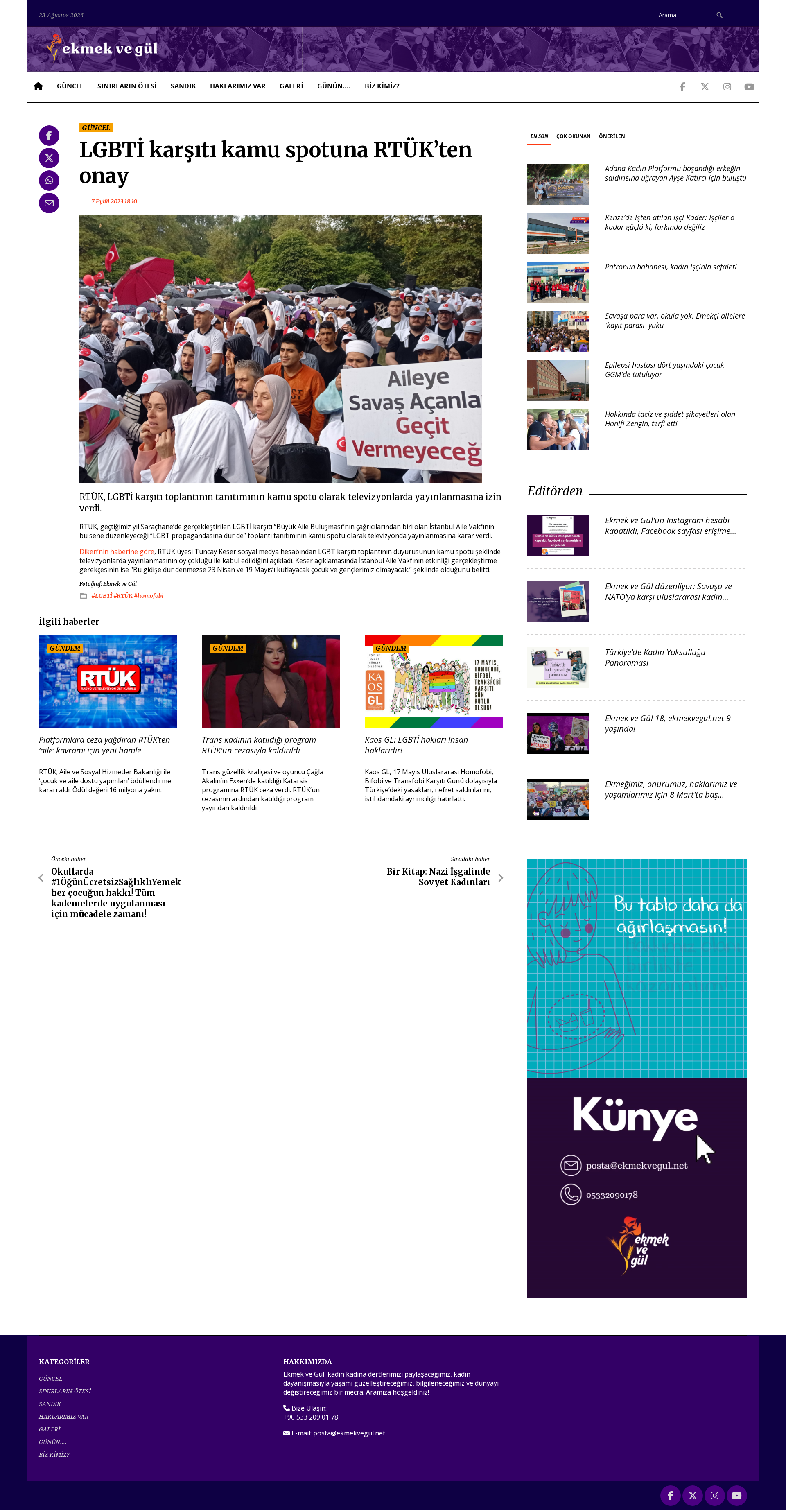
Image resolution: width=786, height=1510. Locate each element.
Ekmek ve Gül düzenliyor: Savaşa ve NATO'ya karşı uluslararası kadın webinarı (668, 597)
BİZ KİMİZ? (382, 85)
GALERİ (291, 85)
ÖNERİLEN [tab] (612, 136)
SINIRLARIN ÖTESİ (127, 85)
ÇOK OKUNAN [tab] (573, 136)
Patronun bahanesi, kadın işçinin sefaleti (671, 266)
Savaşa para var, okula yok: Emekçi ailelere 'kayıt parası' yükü (675, 320)
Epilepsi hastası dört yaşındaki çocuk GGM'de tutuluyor (664, 369)
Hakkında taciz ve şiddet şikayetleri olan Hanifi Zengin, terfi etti (670, 418)
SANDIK (183, 85)
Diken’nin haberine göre (116, 551)
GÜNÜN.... (334, 85)
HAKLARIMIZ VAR (238, 85)
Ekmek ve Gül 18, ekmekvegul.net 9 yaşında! (668, 723)
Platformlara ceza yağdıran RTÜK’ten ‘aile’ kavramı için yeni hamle (104, 745)
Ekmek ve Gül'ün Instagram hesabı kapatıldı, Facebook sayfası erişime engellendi (667, 531)
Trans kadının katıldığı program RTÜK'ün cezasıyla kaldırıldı (259, 745)
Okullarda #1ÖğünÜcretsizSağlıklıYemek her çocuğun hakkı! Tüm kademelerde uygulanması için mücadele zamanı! (116, 892)
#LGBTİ (102, 595)
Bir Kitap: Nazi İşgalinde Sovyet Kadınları (438, 876)
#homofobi (148, 595)
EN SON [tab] (539, 136)
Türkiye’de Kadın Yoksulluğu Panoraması (655, 657)
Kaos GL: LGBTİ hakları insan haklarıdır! (416, 745)
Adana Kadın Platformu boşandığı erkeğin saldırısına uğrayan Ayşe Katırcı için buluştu (675, 173)
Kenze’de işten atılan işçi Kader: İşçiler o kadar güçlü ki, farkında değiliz (669, 222)
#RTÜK (123, 595)
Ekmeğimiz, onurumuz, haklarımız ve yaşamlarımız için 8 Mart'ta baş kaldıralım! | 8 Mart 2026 (671, 794)
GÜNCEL (70, 85)
